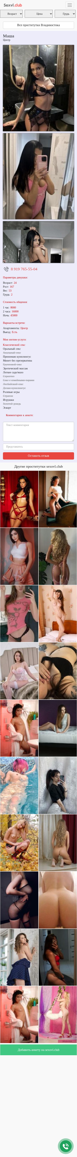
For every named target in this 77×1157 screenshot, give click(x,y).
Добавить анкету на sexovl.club (38, 1049)
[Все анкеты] (13, 5)
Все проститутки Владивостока (38, 25)
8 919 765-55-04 (24, 269)
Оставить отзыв (38, 455)
